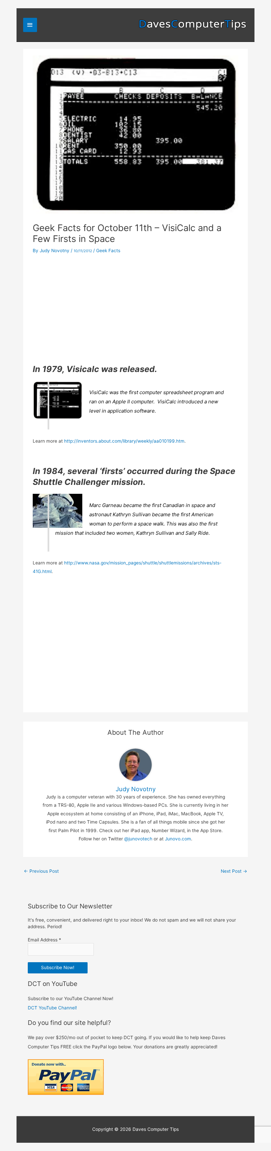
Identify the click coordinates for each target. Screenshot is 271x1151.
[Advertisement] (135, 309)
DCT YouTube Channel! (52, 1007)
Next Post (234, 871)
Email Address (44, 939)
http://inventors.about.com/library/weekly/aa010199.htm (124, 441)
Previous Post (41, 871)
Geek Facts (108, 250)
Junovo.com (178, 838)
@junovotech (138, 838)
